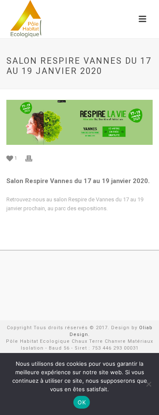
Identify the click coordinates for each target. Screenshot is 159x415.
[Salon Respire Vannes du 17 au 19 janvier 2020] (79, 122)
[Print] (33, 158)
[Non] (148, 384)
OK (82, 402)
